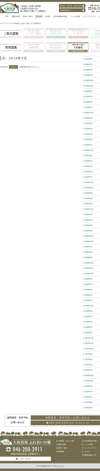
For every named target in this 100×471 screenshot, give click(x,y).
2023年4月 (89, 172)
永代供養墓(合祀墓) (60, 16)
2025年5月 (89, 102)
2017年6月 (89, 359)
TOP (6, 16)
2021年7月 (89, 220)
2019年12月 (89, 263)
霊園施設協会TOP (65, 10)
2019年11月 (89, 268)
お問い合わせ (25, 459)
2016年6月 (89, 397)
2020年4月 (89, 257)
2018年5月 (89, 322)
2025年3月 (89, 107)
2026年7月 (89, 64)
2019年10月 (89, 273)
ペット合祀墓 (75, 16)
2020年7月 (89, 247)
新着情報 (39, 16)
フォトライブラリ (89, 16)
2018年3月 (89, 332)
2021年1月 (89, 231)
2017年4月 (89, 365)
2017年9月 (89, 354)
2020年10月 (89, 241)
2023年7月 (89, 161)
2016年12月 (89, 375)
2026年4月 (89, 70)
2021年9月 (89, 214)
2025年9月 (89, 91)
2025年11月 (89, 86)
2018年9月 (89, 311)
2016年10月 (89, 381)
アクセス (86, 451)
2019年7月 (89, 284)
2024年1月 (89, 145)
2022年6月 (89, 198)
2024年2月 (89, 139)
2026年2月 (89, 75)
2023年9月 (89, 155)
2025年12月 (89, 80)
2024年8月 (89, 123)
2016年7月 (89, 391)
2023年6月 (89, 166)
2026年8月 (89, 59)
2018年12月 (89, 306)
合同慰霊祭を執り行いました (29, 67)
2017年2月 (89, 370)
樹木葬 (47, 16)
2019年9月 (89, 279)
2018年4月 (89, 327)
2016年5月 (89, 402)
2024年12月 (89, 113)
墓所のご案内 (27, 16)
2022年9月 (89, 193)
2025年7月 (89, 96)
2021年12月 (89, 209)
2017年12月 (89, 338)
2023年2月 (89, 177)
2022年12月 (89, 182)
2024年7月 (89, 129)
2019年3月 (89, 295)
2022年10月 (89, 188)
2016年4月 (89, 408)
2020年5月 (89, 252)
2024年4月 (89, 134)
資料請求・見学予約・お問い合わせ (71, 5)
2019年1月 (89, 300)
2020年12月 (89, 236)
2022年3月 (89, 204)
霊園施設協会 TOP (90, 455)
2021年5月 (89, 225)
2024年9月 (89, 118)
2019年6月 (89, 290)
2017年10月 (89, 349)
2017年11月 (89, 343)
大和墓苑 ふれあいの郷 (66, 441)
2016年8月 (89, 386)
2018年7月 (89, 316)
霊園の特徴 (16, 16)
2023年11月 (89, 150)
